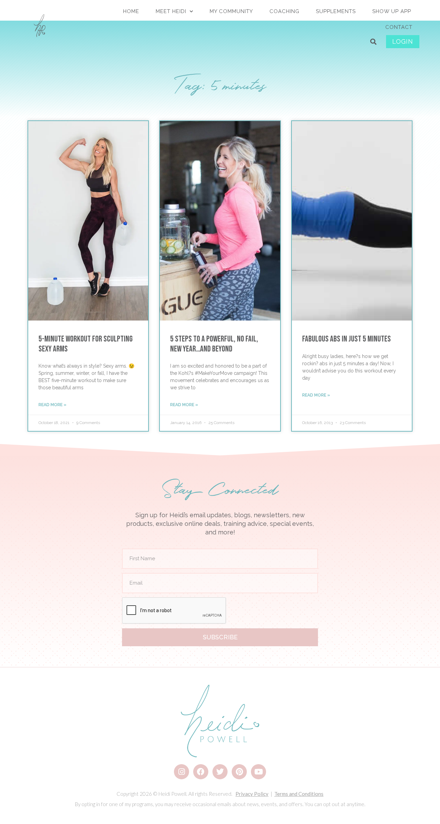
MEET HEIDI (171, 11)
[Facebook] (200, 771)
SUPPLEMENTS (336, 11)
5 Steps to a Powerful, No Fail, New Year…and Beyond (214, 344)
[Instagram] (181, 771)
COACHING (284, 11)
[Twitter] (220, 771)
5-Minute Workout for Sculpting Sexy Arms (85, 344)
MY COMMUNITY (231, 11)
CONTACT (398, 27)
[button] (373, 41)
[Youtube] (258, 771)
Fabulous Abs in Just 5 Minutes (346, 339)
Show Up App (391, 11)
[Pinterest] (239, 771)
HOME (131, 11)
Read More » (52, 404)
